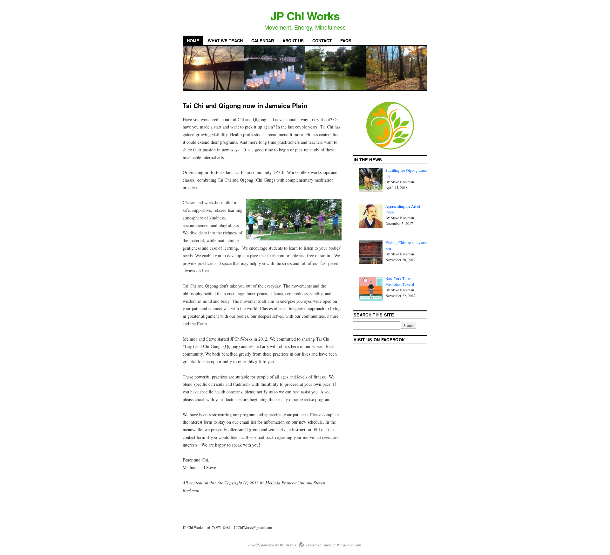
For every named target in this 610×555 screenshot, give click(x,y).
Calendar (262, 41)
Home (193, 41)
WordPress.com (349, 544)
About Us (293, 41)
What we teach (225, 41)
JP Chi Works (305, 15)
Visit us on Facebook (379, 339)
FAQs (345, 41)
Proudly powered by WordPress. (272, 544)
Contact (322, 41)
